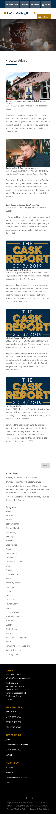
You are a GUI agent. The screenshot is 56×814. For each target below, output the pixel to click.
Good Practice (25, 105)
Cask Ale (30, 170)
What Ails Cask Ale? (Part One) (18, 338)
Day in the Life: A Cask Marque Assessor (22, 168)
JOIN (8, 739)
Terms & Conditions (39, 809)
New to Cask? (12, 174)
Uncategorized (12, 654)
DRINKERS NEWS (13, 727)
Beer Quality (23, 272)
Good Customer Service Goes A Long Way (23, 205)
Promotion (10, 620)
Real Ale (43, 174)
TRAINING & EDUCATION (17, 777)
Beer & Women (12, 523)
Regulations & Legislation (17, 637)
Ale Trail (9, 515)
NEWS (36, 4)
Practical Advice (32, 174)
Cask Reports (15, 275)
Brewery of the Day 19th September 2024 (24, 482)
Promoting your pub (14, 616)
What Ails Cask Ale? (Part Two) (18, 269)
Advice (22, 170)
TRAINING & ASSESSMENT (17, 744)
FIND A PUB (11, 711)
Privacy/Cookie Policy (17, 809)
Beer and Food (25, 409)
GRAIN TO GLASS (13, 716)
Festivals (9, 570)
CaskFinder (10, 557)
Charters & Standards (15, 561)
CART (47, 4)
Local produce (12, 599)
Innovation (10, 587)
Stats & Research (21, 418)
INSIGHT (9, 772)
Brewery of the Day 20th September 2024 (24, 477)
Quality (9, 211)
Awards (9, 519)
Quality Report (12, 629)
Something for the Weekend (18, 646)
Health (8, 578)
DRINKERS (13, 4)
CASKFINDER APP (13, 722)
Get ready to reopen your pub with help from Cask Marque (26, 101)
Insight (28, 207)
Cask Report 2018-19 (14, 406)
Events (8, 566)
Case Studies (36, 272)
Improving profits (13, 415)
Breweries (10, 540)
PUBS (25, 4)
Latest (8, 595)
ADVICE (9, 755)
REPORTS (10, 767)
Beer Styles (10, 536)
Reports (31, 279)
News (35, 105)
